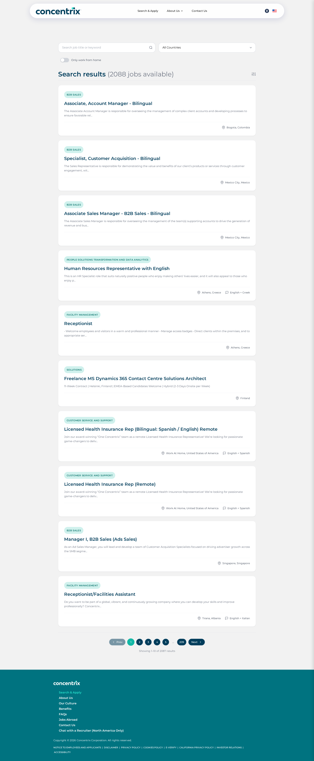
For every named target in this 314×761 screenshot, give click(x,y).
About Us (173, 11)
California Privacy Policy (196, 747)
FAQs (63, 714)
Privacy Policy (130, 747)
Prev (119, 642)
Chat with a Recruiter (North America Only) (91, 730)
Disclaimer (111, 747)
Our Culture (68, 703)
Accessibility (62, 752)
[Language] (274, 11)
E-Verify (171, 747)
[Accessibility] (267, 11)
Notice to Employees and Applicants (77, 747)
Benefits (65, 709)
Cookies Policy (153, 747)
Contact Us (199, 11)
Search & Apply (148, 11)
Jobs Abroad (68, 719)
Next (194, 642)
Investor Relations (229, 747)
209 (181, 642)
